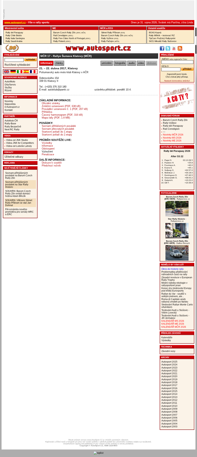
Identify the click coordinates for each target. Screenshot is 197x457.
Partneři (9, 116)
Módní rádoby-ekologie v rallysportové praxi (174, 284)
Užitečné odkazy (14, 156)
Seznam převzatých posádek (58, 128)
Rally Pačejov (110, 41)
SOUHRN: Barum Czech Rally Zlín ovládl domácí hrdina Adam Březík (18, 193)
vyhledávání (11, 55)
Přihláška (47, 111)
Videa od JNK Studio (17, 140)
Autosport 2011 (169, 403)
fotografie (120, 63)
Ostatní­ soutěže (156, 28)
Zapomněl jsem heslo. (177, 74)
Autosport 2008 (169, 411)
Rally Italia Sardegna (15, 38)
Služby (8, 87)
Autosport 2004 (169, 423)
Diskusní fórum (170, 115)
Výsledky (47, 142)
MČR (103, 28)
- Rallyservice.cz (177, 198)
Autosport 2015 (169, 391)
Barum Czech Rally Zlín (69, 32)
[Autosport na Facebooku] (162, 48)
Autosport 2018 (169, 382)
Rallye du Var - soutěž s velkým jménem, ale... (173, 294)
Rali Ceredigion (63, 35)
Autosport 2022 (169, 370)
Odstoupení (48, 148)
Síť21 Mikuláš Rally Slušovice (162, 41)
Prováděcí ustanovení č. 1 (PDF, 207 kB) (65, 109)
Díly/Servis (10, 84)
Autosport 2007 (169, 415)
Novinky (9, 101)
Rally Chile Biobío (14, 35)
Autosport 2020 (169, 376)
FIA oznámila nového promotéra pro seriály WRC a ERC (19, 212)
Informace (10, 97)
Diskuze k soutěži (52, 162)
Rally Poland (62, 41)
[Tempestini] (177, 215)
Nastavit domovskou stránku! (177, 81)
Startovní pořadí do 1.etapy (57, 131)
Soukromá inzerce (15, 77)
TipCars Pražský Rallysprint (162, 38)
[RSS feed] (180, 48)
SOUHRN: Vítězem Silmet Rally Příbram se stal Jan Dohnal (18, 202)
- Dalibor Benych (177, 242)
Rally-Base (10, 123)
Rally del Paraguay (14, 32)
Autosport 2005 (169, 420)
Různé (8, 90)
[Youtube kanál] (174, 48)
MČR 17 (45, 56)
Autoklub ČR (11, 120)
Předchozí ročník (51, 165)
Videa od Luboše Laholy (19, 146)
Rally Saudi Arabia (14, 41)
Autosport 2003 (169, 426)
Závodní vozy (168, 351)
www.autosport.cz (15, 22)
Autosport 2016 (169, 388)
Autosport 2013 (169, 397)
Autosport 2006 (169, 417)
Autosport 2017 (169, 385)
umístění (107, 63)
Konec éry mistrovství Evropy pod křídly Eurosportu (176, 289)
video (141, 63)
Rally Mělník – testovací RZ (162, 35)
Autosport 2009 (169, 409)
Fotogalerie (169, 193)
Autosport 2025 (169, 361)
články (59, 63)
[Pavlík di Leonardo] (177, 259)
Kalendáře (166, 337)
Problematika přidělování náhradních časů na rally (174, 273)
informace (46, 63)
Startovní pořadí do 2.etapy (57, 134)
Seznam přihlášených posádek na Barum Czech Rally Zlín (18, 175)
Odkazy (8, 152)
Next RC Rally (12, 129)
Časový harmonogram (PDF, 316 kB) (62, 114)
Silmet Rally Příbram (113, 32)
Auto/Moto (10, 81)
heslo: (165, 66)
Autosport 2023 (169, 367)
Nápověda (10, 104)
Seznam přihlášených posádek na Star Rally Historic (16, 184)
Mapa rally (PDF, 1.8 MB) (56, 117)
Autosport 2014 (169, 394)
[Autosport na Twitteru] (168, 48)
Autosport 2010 (169, 406)
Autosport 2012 (169, 400)
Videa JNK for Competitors (20, 143)
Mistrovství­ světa (14, 28)
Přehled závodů (171, 333)
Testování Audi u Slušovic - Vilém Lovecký (175, 311)
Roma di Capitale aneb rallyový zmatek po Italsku (174, 300)
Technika (166, 347)
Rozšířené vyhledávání (17, 64)
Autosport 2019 (169, 379)
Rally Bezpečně (13, 126)
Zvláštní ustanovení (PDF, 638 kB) (61, 106)
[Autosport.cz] (87, 51)
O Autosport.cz (12, 107)
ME (54, 28)
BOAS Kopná (155, 32)
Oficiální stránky (51, 103)
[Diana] (177, 237)
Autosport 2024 (169, 364)
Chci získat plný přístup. (177, 77)
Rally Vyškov (109, 38)
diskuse (151, 63)
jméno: (174, 59)
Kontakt (9, 110)
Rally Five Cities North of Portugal (71, 38)
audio (132, 63)
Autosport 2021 (169, 373)
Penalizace (48, 154)
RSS (110, 28)
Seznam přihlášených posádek (59, 125)
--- (164, 131)
